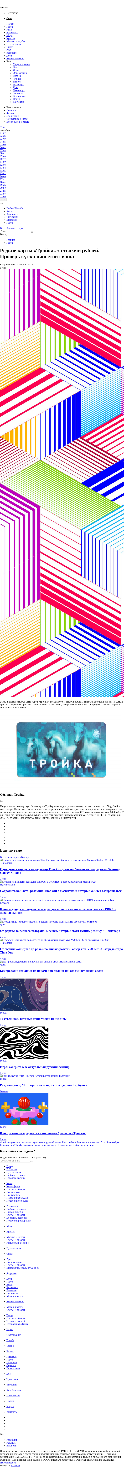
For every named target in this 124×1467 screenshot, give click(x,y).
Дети (9, 55)
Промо (16, 99)
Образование (20, 73)
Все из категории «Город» (14, 857)
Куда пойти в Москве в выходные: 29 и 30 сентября (90, 1142)
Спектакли (12, 217)
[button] (1, 203)
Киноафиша (13, 1186)
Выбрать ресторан (16, 1209)
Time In (17, 75)
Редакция (11, 1439)
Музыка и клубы (15, 41)
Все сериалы (13, 1195)
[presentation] (1, 199)
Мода (9, 35)
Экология (18, 93)
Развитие (11, 1290)
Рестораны (12, 32)
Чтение (17, 78)
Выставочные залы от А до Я (22, 1267)
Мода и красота (21, 64)
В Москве (11, 1169)
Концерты (12, 214)
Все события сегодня (11, 228)
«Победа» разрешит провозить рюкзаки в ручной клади (30, 1142)
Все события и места (17, 121)
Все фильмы (13, 1192)
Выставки (11, 219)
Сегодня (11, 110)
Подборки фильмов (17, 1197)
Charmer (15, 1465)
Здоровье (11, 52)
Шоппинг (11, 1362)
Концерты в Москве (17, 1242)
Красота (10, 38)
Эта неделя (12, 116)
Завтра (10, 113)
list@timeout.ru (8, 1462)
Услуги (10, 1406)
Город (9, 26)
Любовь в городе (15, 1175)
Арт (8, 49)
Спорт (9, 47)
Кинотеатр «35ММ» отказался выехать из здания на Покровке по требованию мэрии (47, 1145)
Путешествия (13, 44)
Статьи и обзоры (15, 1189)
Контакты (18, 101)
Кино (9, 29)
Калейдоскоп (13, 1390)
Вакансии (11, 1445)
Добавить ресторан (16, 1217)
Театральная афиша (17, 1324)
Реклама (11, 1442)
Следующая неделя (16, 118)
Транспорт (19, 90)
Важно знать (13, 1368)
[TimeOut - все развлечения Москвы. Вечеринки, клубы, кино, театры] (7, 4)
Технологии (19, 96)
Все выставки (14, 1262)
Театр (16, 67)
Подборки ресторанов (18, 1220)
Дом (15, 87)
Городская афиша (16, 1178)
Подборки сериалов (17, 1200)
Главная (10, 239)
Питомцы (18, 84)
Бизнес (17, 81)
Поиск (10, 23)
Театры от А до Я (16, 1321)
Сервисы (11, 1365)
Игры (16, 70)
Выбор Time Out (15, 58)
